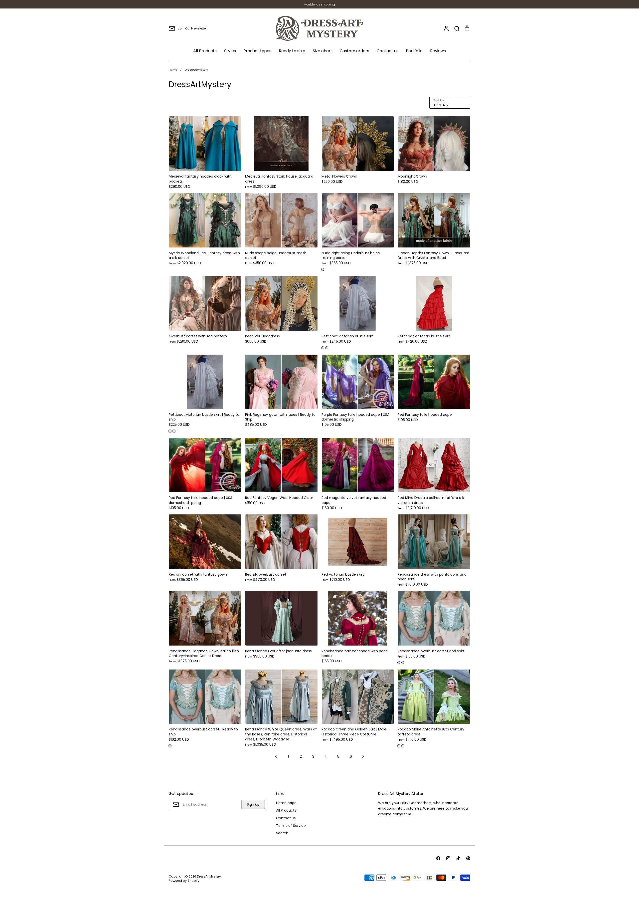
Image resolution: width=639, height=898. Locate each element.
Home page (286, 802)
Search (282, 833)
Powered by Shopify (184, 881)
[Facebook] (438, 858)
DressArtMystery (209, 876)
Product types (257, 51)
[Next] (363, 758)
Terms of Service (291, 825)
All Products (205, 51)
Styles (230, 51)
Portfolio (414, 51)
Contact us (387, 51)
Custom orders (354, 51)
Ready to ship (292, 51)
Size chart (322, 51)
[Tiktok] (458, 858)
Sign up (253, 804)
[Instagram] (448, 858)
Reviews (438, 51)
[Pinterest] (468, 858)
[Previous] (276, 758)
